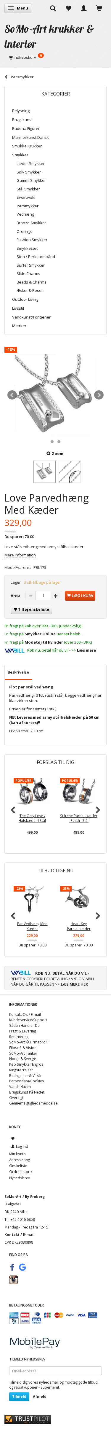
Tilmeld (19, 1396)
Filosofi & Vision (22, 1047)
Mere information (20, 555)
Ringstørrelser (21, 1069)
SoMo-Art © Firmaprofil (29, 1042)
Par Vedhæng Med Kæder (32, 926)
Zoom (57, 453)
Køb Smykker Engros (26, 1064)
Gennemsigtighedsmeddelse (33, 1103)
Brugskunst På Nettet (26, 1092)
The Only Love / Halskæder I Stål (32, 818)
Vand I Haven (20, 1086)
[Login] (83, 8)
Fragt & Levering (22, 1031)
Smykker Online (40, 633)
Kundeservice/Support (28, 1019)
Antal (16, 595)
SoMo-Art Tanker (23, 1053)
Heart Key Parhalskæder (79, 926)
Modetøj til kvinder (44, 642)
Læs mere (86, 650)
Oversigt (16, 1097)
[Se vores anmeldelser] (27, 1419)
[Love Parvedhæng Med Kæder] (55, 395)
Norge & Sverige (22, 1058)
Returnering (18, 1036)
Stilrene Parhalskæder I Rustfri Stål (78, 818)
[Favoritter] (68, 8)
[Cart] (99, 8)
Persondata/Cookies (26, 1080)
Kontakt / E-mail (19, 1234)
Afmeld (39, 1396)
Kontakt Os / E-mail (25, 1014)
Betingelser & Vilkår (25, 1075)
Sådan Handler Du (24, 1025)
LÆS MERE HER (74, 984)
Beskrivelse (18, 672)
